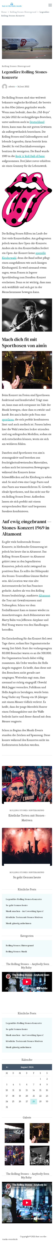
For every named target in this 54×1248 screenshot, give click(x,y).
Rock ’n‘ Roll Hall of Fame (30, 156)
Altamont (44, 595)
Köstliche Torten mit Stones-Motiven (26, 818)
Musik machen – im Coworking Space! (25, 911)
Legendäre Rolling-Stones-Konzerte (24, 899)
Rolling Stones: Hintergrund (16, 66)
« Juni (7, 1067)
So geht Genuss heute (27, 877)
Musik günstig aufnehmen (18, 923)
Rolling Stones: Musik (16, 951)
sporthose (8, 419)
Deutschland (37, 122)
